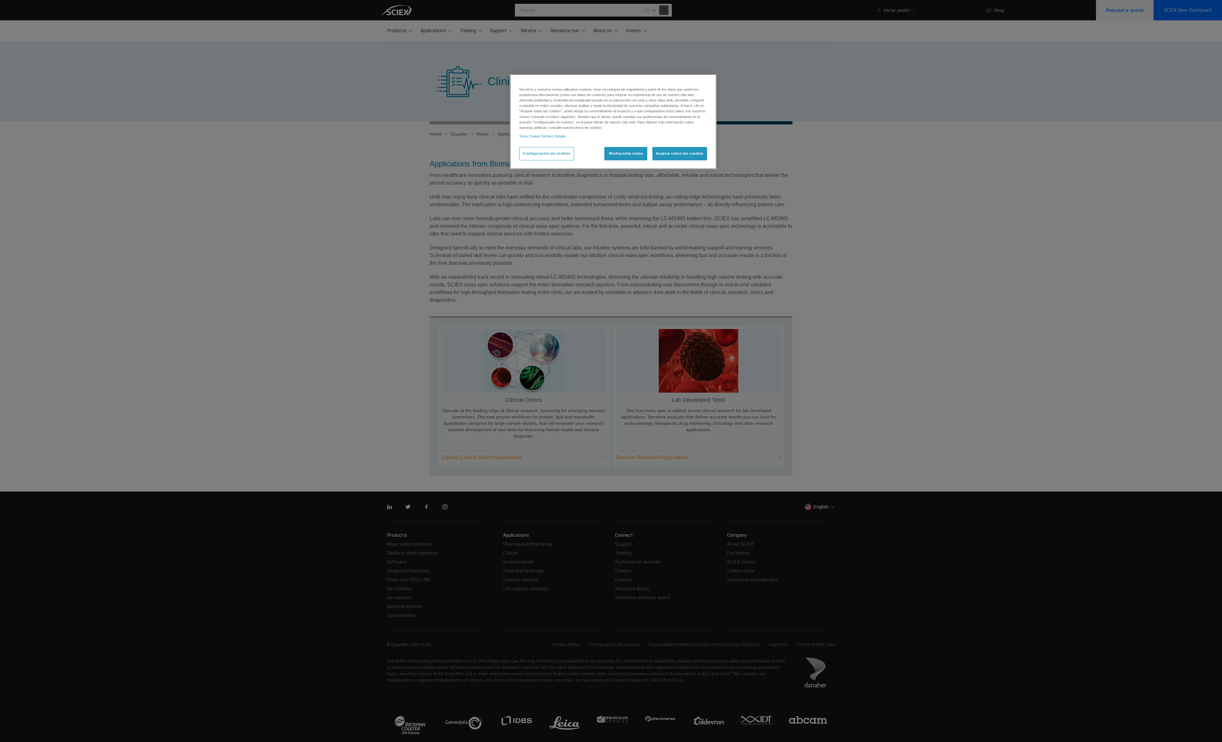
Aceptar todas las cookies (680, 153)
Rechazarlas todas (626, 153)
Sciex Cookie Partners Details (542, 136)
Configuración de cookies (547, 153)
